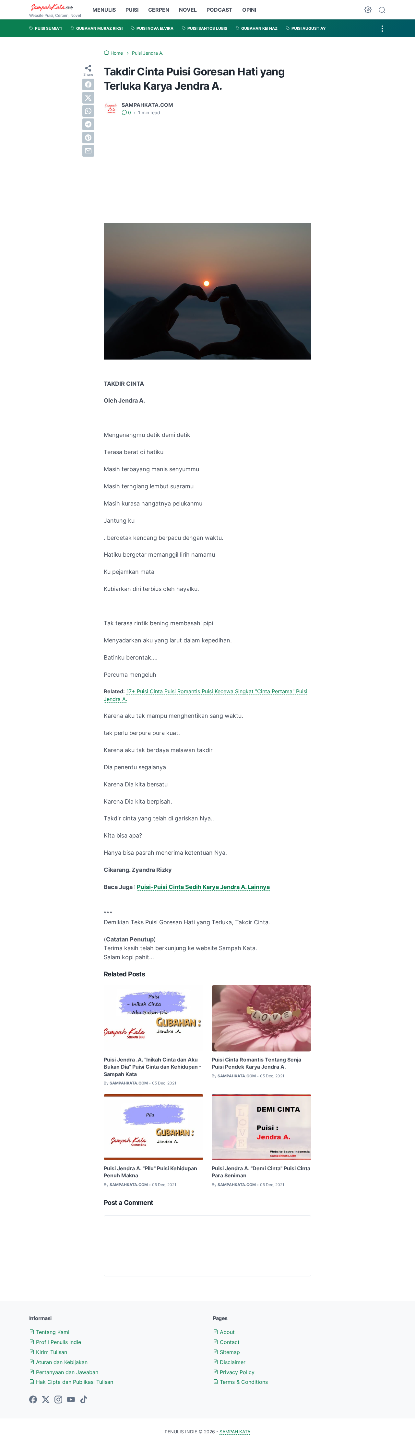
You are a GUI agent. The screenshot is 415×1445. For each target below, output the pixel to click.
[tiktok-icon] (84, 1400)
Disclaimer (231, 1362)
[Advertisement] (207, 169)
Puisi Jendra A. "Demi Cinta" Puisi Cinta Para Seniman (261, 1172)
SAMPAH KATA (234, 1431)
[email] (88, 151)
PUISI (131, 9)
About (226, 1332)
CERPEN (158, 9)
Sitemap (229, 1352)
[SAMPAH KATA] (55, 7)
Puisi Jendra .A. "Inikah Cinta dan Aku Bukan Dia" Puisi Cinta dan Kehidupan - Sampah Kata (153, 1066)
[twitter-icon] (46, 1400)
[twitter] (88, 98)
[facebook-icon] (33, 1400)
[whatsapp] (88, 111)
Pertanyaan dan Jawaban (66, 1372)
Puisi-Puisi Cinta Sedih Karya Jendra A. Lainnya (203, 887)
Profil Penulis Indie (57, 1342)
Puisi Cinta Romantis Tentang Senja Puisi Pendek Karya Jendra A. (256, 1063)
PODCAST (219, 9)
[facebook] (88, 84)
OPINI (249, 9)
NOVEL (188, 9)
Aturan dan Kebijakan (61, 1362)
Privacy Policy (236, 1372)
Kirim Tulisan (50, 1352)
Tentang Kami (51, 1332)
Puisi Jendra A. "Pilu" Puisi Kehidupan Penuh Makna (150, 1172)
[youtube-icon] (71, 1400)
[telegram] (88, 124)
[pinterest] (88, 137)
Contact (229, 1342)
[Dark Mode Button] (368, 10)
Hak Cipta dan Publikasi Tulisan (73, 1382)
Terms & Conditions (243, 1382)
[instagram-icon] (58, 1400)
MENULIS (104, 9)
